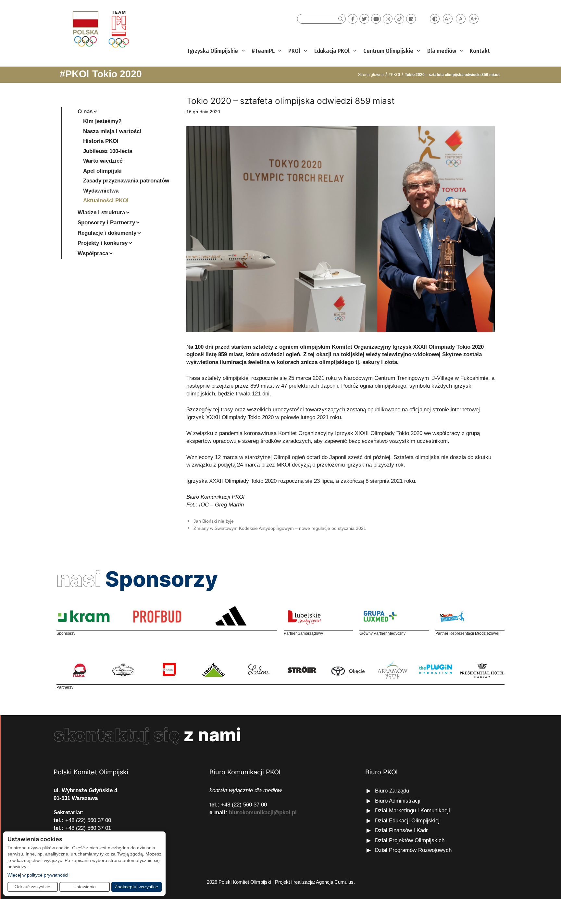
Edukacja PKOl (332, 51)
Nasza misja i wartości (112, 131)
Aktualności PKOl (106, 200)
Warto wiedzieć (102, 161)
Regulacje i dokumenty (107, 233)
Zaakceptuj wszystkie (136, 886)
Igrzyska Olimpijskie (213, 51)
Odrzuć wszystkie (32, 886)
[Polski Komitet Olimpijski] (99, 29)
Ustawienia (84, 886)
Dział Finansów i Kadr (402, 830)
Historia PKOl (100, 141)
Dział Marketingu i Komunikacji (412, 810)
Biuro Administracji (397, 801)
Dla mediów (441, 51)
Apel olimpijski (102, 171)
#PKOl (74, 74)
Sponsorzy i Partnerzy (106, 222)
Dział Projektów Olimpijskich (409, 840)
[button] (242, 51)
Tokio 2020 (117, 74)
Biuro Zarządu (392, 791)
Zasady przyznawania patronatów (126, 181)
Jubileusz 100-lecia (107, 151)
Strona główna (371, 74)
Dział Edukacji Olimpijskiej (407, 821)
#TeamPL (263, 51)
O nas (85, 111)
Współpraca (93, 253)
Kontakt (480, 51)
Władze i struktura (101, 212)
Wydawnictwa (100, 191)
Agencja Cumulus (335, 882)
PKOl (294, 51)
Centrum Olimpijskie (388, 51)
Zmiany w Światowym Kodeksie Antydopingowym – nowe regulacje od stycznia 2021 (279, 528)
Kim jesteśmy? (102, 121)
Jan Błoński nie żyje (213, 521)
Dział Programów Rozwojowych (413, 850)
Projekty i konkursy (103, 243)
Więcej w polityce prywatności (37, 875)
